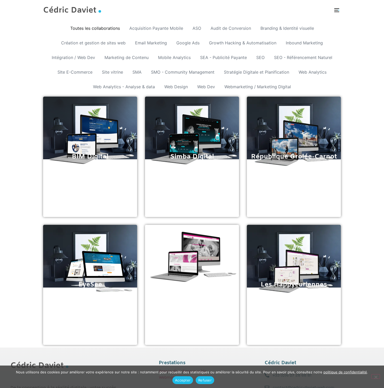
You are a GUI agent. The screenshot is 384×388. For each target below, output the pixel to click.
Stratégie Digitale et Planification (256, 72)
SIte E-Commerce (74, 72)
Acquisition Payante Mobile (156, 28)
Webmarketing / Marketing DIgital (257, 86)
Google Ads (188, 42)
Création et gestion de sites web (93, 42)
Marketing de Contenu (126, 57)
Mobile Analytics (174, 57)
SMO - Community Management (182, 72)
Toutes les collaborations (95, 28)
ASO (197, 28)
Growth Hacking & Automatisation (242, 42)
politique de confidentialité (345, 372)
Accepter (182, 380)
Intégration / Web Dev (73, 57)
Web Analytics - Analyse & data (124, 86)
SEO (260, 57)
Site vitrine (112, 72)
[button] (336, 10)
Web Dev (206, 86)
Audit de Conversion (231, 28)
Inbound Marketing (304, 42)
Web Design (176, 86)
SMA (137, 72)
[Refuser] (375, 376)
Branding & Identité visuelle (287, 28)
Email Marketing (151, 42)
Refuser (205, 380)
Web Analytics (313, 72)
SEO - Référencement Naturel (303, 57)
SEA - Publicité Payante (223, 57)
